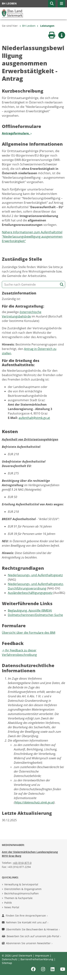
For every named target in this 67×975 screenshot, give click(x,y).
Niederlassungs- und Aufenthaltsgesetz (35, 575)
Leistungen (46, 25)
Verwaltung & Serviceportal (21, 884)
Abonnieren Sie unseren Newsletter (28, 943)
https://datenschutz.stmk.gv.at (34, 802)
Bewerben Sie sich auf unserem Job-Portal (33, 936)
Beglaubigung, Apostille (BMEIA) (30, 610)
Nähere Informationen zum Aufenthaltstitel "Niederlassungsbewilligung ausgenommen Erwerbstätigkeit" (32, 236)
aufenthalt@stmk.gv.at (34, 418)
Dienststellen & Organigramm (23, 889)
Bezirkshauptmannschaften (21, 893)
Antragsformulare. (16, 133)
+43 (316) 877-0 (22, 863)
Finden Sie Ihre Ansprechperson (26, 915)
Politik (8, 902)
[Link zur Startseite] (12, 13)
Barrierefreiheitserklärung (36, 959)
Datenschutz (9, 959)
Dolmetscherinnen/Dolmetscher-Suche (35, 615)
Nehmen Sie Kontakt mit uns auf (26, 922)
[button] (51, 3)
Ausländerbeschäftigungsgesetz (30, 593)
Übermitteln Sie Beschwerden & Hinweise (32, 929)
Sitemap (7, 963)
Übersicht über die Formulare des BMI (28, 633)
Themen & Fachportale (18, 898)
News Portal (11, 907)
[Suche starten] (61, 284)
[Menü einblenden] (61, 3)
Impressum (42, 955)
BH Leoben (29, 25)
